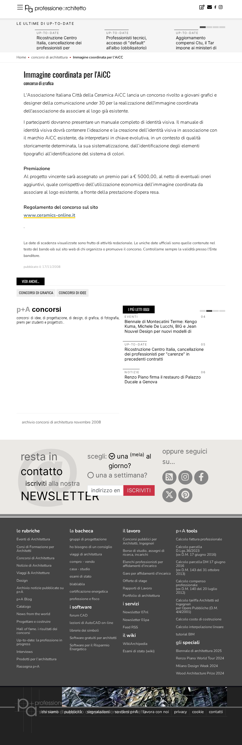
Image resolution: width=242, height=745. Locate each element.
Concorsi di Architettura (35, 558)
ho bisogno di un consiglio (91, 547)
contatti (216, 712)
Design (22, 580)
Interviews (25, 651)
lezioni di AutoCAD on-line (91, 622)
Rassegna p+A (28, 666)
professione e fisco (84, 598)
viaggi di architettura (86, 554)
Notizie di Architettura (34, 565)
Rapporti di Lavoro (137, 588)
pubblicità (73, 712)
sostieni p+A (126, 712)
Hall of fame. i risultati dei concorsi (37, 631)
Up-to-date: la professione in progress (39, 642)
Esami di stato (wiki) (139, 651)
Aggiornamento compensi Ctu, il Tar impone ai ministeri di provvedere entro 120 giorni (197, 47)
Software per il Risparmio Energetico (89, 647)
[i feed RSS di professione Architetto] (169, 477)
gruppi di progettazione (88, 539)
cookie (198, 712)
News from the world (33, 614)
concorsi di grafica (36, 293)
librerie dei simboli (84, 630)
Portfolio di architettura (141, 595)
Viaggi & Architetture (33, 572)
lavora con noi (156, 712)
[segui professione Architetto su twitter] (169, 495)
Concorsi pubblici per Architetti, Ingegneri (140, 541)
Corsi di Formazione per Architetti (35, 549)
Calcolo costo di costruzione (198, 619)
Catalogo (24, 606)
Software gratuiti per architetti (93, 637)
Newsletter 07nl (135, 612)
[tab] (203, 27)
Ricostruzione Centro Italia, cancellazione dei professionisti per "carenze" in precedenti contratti (59, 47)
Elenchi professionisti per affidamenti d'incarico (143, 564)
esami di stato (80, 576)
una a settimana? (120, 475)
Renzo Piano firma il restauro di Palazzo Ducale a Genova (163, 379)
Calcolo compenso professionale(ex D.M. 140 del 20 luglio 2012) (196, 587)
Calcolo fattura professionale (199, 539)
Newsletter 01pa (136, 619)
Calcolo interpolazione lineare (199, 627)
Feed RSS (130, 627)
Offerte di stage (135, 580)
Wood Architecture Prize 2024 (200, 673)
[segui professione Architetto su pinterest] (185, 495)
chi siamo (50, 712)
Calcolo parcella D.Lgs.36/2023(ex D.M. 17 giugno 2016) (196, 551)
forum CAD (79, 615)
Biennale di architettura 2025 (199, 650)
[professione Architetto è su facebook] (201, 477)
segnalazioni (98, 712)
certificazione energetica (89, 591)
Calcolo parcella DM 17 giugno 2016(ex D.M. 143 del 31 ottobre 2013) (200, 568)
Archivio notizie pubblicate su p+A (40, 590)
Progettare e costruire (33, 621)
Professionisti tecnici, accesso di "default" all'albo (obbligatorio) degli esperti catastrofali (129, 45)
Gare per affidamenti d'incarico (147, 573)
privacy (180, 712)
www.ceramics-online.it (49, 215)
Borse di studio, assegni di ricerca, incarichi (143, 552)
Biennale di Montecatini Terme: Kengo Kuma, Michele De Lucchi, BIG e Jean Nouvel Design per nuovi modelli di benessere (161, 329)
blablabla (77, 584)
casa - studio (80, 569)
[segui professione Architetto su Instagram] (185, 477)
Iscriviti (139, 490)
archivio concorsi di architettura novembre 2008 (61, 422)
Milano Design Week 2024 (197, 666)
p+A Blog (24, 599)
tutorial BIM (185, 634)
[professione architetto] (59, 9)
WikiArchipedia (135, 643)
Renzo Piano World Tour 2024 (200, 658)
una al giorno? (130, 460)
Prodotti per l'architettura (36, 659)
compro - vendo (82, 561)
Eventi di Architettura (33, 539)
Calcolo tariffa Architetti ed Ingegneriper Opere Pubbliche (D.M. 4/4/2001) (197, 606)
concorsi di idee (72, 293)
